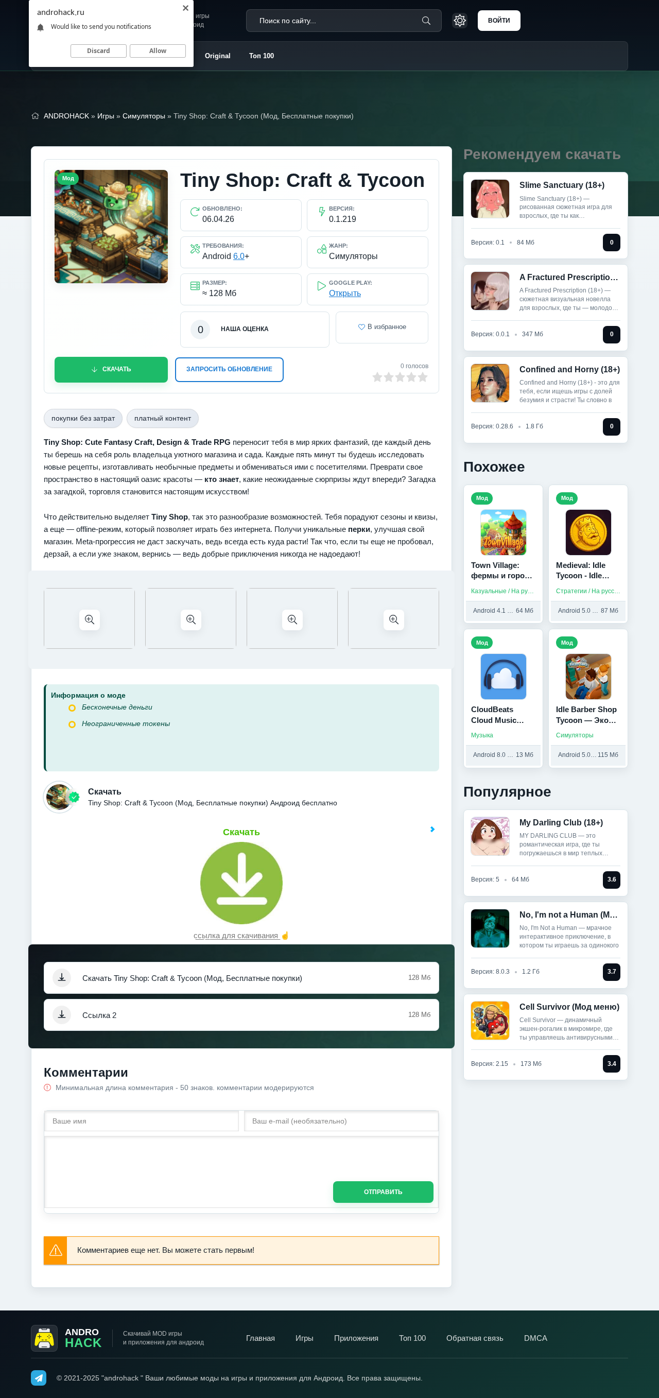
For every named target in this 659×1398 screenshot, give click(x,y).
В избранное (387, 327)
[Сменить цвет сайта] (459, 20)
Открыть (345, 293)
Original (218, 56)
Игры (105, 116)
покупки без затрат (83, 418)
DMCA (535, 1338)
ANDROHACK (66, 116)
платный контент (162, 418)
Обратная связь (475, 1338)
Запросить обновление (229, 369)
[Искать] (426, 20)
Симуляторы (144, 116)
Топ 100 (261, 56)
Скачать (116, 369)
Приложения (356, 1338)
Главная (260, 1338)
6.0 (239, 256)
